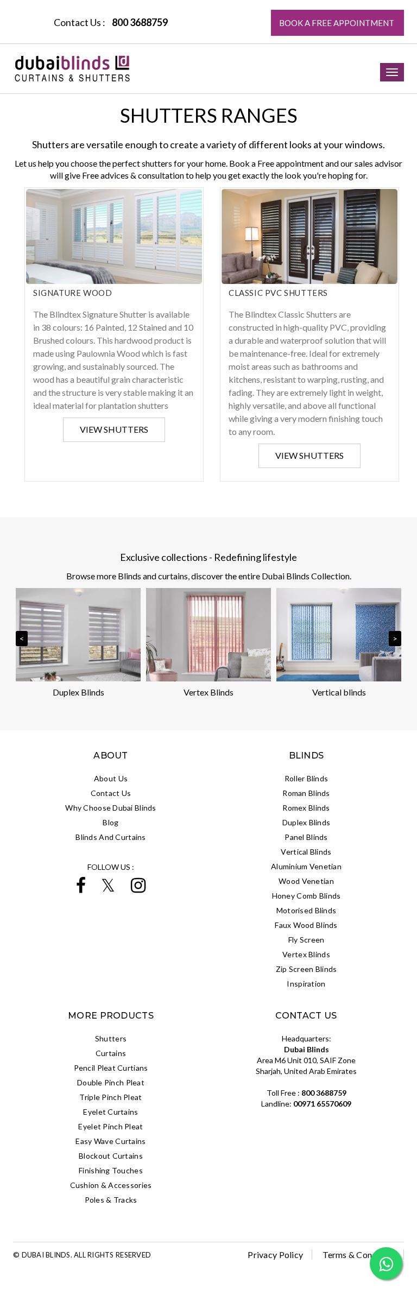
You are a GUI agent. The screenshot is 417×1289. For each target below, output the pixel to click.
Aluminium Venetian (306, 866)
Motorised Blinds (306, 910)
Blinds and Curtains (110, 837)
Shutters (111, 1038)
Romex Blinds (306, 807)
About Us (111, 778)
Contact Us (111, 793)
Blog (110, 822)
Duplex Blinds (78, 692)
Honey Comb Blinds (306, 895)
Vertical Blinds (306, 851)
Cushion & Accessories (111, 1185)
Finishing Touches (111, 1170)
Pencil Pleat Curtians (111, 1067)
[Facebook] (81, 888)
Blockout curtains (111, 1155)
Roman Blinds (306, 793)
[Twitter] (108, 888)
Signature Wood (72, 293)
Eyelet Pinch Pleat (110, 1126)
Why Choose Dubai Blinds (110, 807)
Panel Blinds (306, 837)
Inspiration (306, 983)
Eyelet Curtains (110, 1111)
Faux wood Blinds (306, 925)
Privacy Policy (275, 1254)
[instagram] (138, 888)
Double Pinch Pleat (110, 1082)
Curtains (111, 1053)
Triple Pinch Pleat (110, 1097)
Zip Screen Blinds (306, 969)
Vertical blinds (339, 692)
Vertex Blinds (208, 692)
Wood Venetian (306, 881)
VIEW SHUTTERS (114, 429)
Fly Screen (306, 939)
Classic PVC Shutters (278, 293)
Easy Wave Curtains (110, 1141)
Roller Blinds (306, 778)
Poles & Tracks (111, 1199)
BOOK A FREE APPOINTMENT (337, 23)
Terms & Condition (359, 1254)
